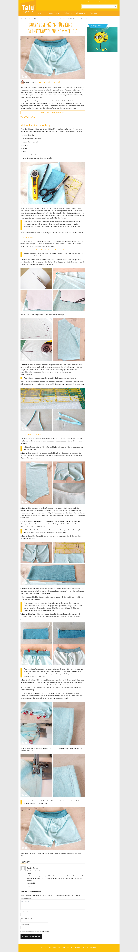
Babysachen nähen (45, 19)
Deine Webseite (25, 925)
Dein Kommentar (26, 898)
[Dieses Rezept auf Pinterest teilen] (49, 82)
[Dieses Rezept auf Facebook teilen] (44, 82)
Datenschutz (78, 947)
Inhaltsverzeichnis (52, 112)
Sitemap (107, 2)
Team (64, 947)
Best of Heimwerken (55, 947)
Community (94, 13)
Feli (27, 82)
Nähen (36, 19)
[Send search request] (115, 6)
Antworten (30, 886)
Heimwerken (80, 13)
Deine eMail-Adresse (27, 918)
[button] (45, 13)
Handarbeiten (53, 13)
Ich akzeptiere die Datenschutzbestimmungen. (35, 931)
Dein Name (24, 912)
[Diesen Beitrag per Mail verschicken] (54, 82)
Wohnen (67, 13)
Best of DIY (44, 947)
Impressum (114, 2)
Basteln (40, 13)
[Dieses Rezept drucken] (59, 82)
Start (22, 19)
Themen (101, 2)
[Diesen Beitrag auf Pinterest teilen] (40, 82)
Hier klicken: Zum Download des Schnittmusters (53, 250)
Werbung (86, 947)
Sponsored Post (92, 2)
